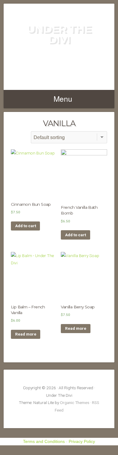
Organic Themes (74, 402)
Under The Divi (59, 34)
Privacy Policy (82, 441)
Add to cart (25, 225)
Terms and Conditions (44, 441)
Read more (25, 334)
